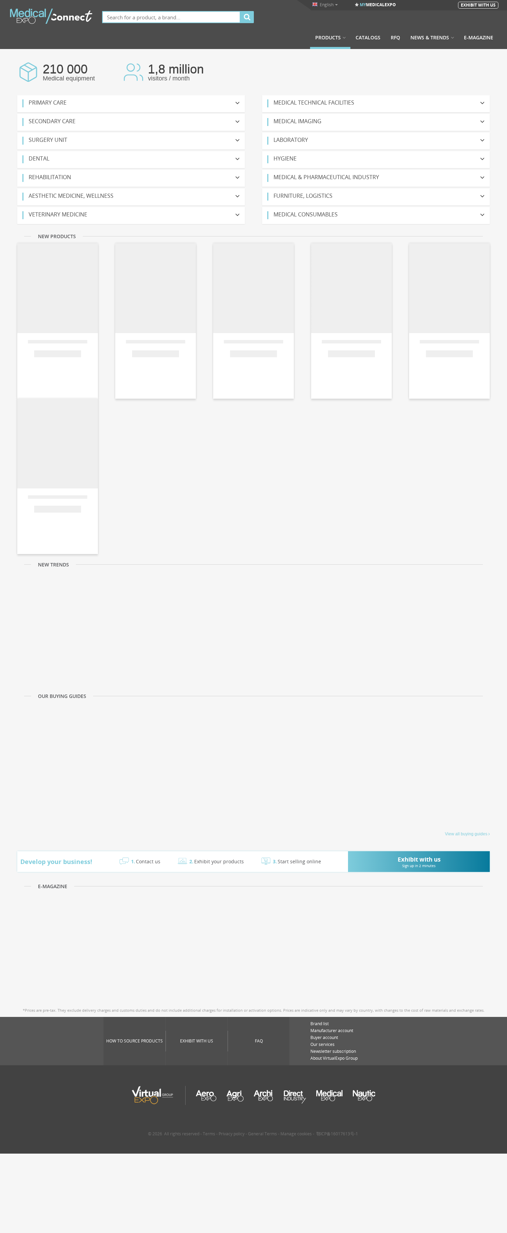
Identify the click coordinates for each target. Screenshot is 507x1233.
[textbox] (171, 17)
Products (328, 38)
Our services (322, 1044)
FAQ (259, 1041)
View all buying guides (466, 834)
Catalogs (368, 38)
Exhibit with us (196, 1041)
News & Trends (429, 38)
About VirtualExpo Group (334, 1058)
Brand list (319, 1024)
